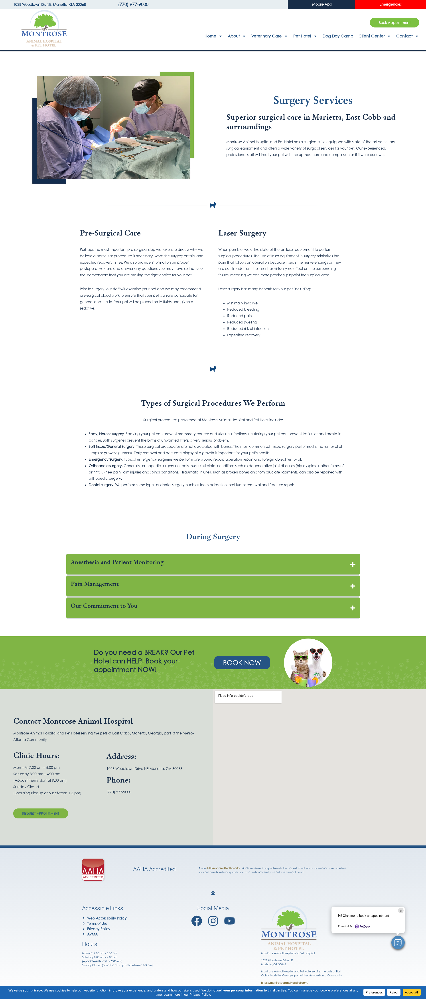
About (234, 36)
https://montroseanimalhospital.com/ (284, 982)
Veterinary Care (266, 36)
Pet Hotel (302, 36)
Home (210, 36)
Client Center (372, 36)
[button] (398, 942)
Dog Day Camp (338, 36)
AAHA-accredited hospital (223, 868)
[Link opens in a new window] (196, 920)
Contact (404, 36)
